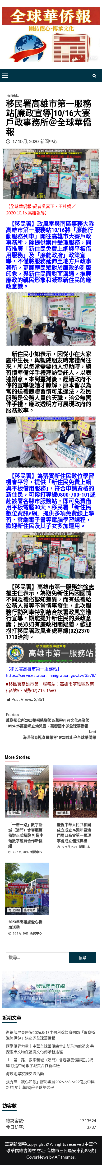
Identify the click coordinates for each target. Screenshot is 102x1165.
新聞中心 (48, 141)
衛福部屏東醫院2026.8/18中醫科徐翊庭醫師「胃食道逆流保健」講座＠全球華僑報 (50, 1035)
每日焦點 (13, 96)
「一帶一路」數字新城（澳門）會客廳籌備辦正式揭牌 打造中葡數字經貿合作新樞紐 (25, 835)
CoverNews (37, 1157)
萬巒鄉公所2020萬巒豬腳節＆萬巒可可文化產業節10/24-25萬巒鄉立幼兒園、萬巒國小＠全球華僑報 (47, 720)
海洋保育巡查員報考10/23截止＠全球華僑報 (59, 735)
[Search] (94, 76)
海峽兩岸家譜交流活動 (25, 1073)
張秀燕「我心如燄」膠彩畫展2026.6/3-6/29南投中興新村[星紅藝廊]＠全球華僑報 (50, 1084)
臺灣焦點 (29, 910)
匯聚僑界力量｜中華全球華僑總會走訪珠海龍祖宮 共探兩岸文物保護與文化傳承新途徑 (50, 1049)
